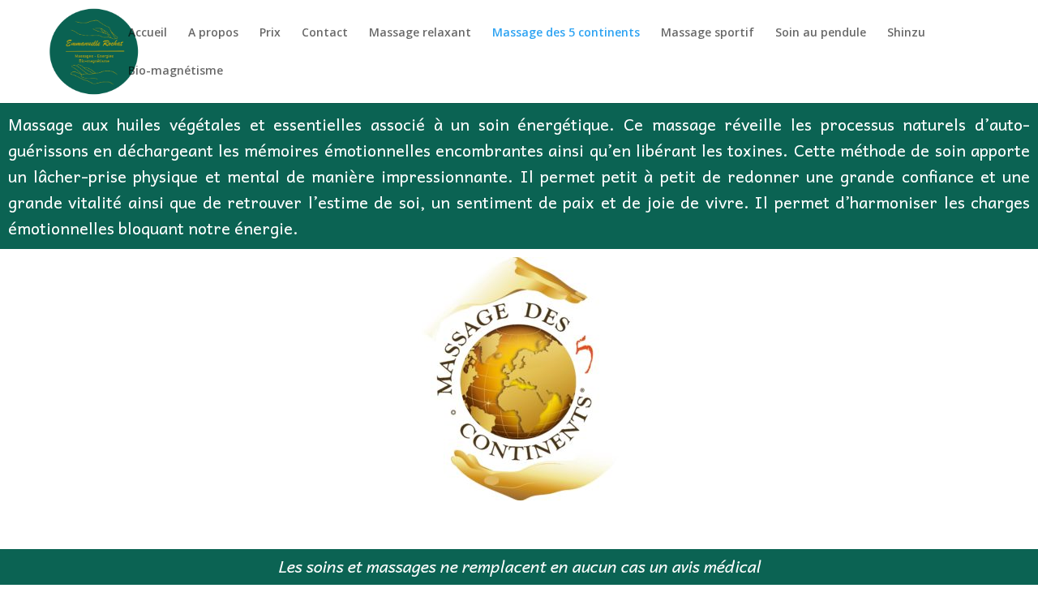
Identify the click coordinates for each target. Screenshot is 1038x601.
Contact (325, 33)
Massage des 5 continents (566, 33)
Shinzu (906, 33)
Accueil (147, 33)
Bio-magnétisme (175, 71)
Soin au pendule (820, 33)
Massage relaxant (420, 33)
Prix (270, 33)
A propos (213, 33)
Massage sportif (707, 33)
